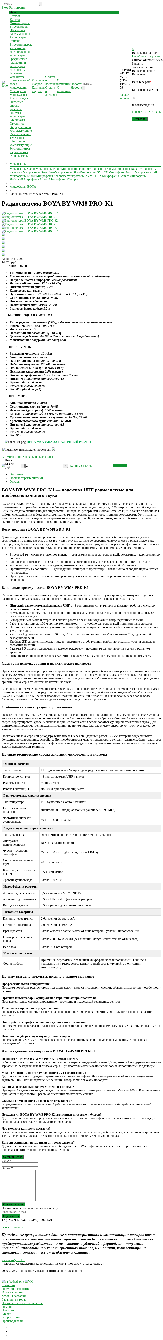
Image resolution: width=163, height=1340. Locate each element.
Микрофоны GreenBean (39, 172)
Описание (16, 474)
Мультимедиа (19, 98)
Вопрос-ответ (11, 1317)
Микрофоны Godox (121, 172)
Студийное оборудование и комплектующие (21, 127)
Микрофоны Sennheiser (52, 176)
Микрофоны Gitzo (67, 172)
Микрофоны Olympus (64, 179)
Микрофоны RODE (23, 176)
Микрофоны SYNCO (94, 172)
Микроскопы (18, 87)
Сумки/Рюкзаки (20, 134)
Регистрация (17, 7)
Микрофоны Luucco (35, 179)
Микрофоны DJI (146, 172)
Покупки (8, 1310)
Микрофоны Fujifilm (75, 168)
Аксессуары (18, 37)
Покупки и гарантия (15, 1288)
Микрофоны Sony (101, 168)
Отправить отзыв (13, 1204)
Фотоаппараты (20, 23)
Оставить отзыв (12, 1156)
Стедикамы (17, 120)
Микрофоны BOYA (126, 168)
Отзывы (15, 481)
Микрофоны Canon (23, 168)
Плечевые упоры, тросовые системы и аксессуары (17, 109)
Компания (8, 1285)
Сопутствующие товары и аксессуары (27, 456)
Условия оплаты (12, 1292)
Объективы (17, 30)
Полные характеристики (26, 478)
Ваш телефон (141, 82)
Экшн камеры (19, 155)
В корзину (120, 465)
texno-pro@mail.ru (13, 1260)
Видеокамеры (19, 26)
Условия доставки (14, 1296)
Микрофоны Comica (115, 176)
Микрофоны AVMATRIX (85, 176)
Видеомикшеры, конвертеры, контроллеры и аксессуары (21, 50)
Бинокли (15, 41)
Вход (5, 7)
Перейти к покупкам (146, 56)
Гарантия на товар (14, 1299)
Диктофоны (18, 69)
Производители (12, 1321)
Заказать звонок (125, 96)
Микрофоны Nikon (48, 168)
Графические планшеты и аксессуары (18, 62)
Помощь (7, 1306)
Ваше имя (138, 74)
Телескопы (17, 137)
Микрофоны (18, 91)
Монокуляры (18, 94)
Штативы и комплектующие (21, 143)
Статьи (6, 1313)
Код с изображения (145, 89)
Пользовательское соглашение (22, 1303)
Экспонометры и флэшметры (20, 150)
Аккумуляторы (20, 33)
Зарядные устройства (17, 75)
